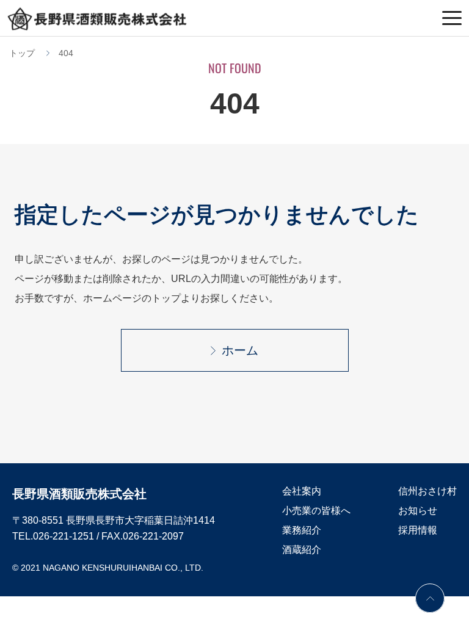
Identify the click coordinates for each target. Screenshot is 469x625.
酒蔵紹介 (301, 549)
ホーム (240, 350)
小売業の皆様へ (316, 510)
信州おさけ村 (427, 491)
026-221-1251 (63, 536)
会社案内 (301, 491)
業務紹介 (301, 530)
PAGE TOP (430, 598)
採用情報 (417, 530)
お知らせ (417, 510)
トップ (22, 53)
